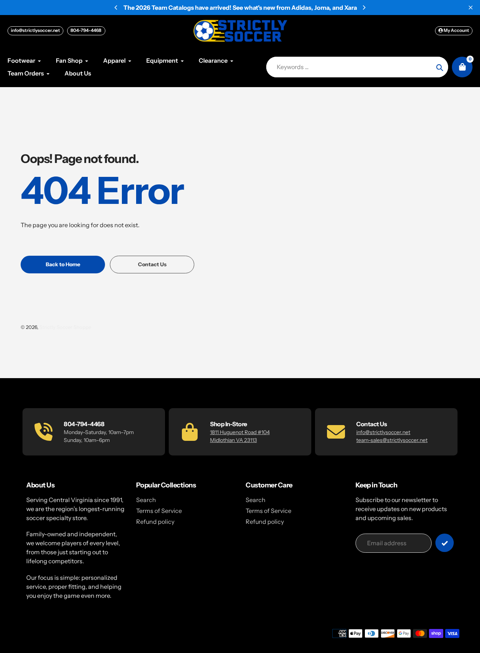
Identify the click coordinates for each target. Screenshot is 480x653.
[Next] (364, 7)
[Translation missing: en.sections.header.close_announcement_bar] (470, 7)
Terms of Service (159, 510)
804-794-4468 (86, 30)
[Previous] (116, 7)
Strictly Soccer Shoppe (65, 327)
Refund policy (155, 521)
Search (146, 500)
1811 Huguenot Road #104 (240, 432)
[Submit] (444, 543)
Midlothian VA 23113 (233, 440)
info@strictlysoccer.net (35, 30)
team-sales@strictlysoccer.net (392, 440)
